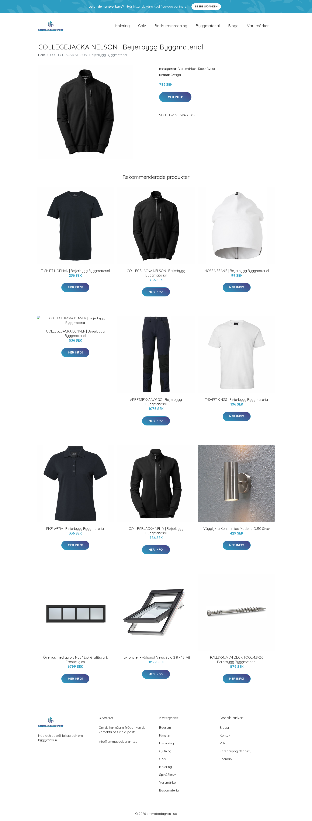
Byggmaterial (208, 25)
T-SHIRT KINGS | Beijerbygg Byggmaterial (236, 399)
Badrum (165, 728)
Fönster (165, 735)
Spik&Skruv (167, 775)
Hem (41, 55)
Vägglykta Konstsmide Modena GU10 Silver (236, 528)
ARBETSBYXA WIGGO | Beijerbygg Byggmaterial (156, 401)
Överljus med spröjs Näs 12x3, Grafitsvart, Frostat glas (75, 659)
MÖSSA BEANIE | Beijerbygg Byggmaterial (236, 271)
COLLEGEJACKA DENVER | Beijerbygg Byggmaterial (75, 333)
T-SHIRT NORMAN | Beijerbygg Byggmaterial (75, 271)
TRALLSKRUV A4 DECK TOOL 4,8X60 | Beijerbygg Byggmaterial (236, 659)
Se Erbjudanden (206, 6)
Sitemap (226, 759)
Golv (142, 25)
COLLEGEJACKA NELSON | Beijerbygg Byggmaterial (156, 273)
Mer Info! (175, 97)
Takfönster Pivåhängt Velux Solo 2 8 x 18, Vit (156, 657)
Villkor (224, 743)
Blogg (233, 25)
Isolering (122, 25)
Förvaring (166, 743)
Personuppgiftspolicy (235, 751)
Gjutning (165, 751)
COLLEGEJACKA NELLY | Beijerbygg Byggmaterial (156, 530)
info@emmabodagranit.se (118, 742)
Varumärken (258, 25)
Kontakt (225, 735)
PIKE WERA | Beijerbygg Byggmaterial (75, 528)
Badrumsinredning (171, 25)
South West (206, 69)
